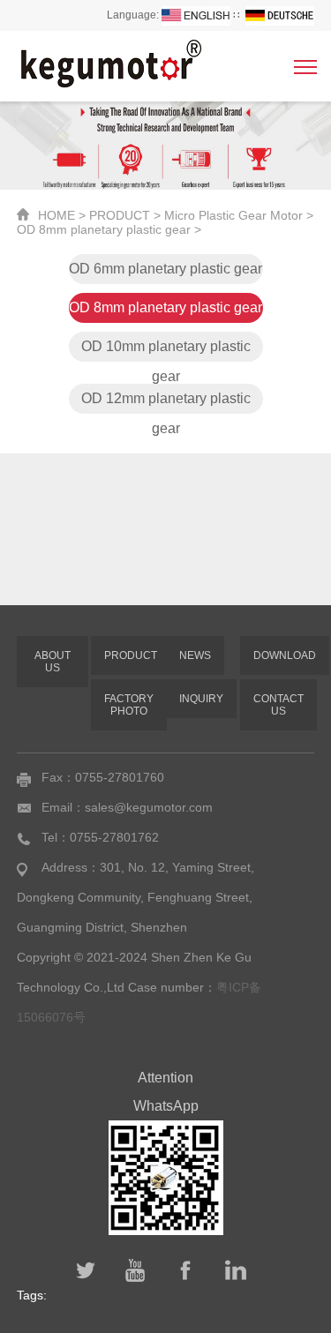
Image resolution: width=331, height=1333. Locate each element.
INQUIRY (201, 699)
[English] (196, 15)
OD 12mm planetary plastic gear (166, 402)
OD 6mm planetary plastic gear (165, 268)
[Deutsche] (279, 15)
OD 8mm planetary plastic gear (104, 229)
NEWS (195, 655)
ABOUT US (52, 661)
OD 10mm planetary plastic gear (166, 350)
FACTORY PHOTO (129, 705)
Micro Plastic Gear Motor (233, 215)
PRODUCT (119, 215)
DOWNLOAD (284, 655)
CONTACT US (278, 705)
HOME (56, 215)
